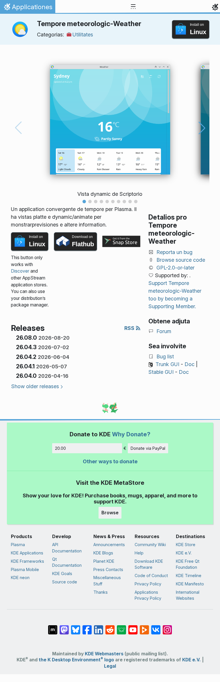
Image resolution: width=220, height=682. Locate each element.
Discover (20, 271)
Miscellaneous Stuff (107, 580)
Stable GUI (161, 372)
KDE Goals (62, 573)
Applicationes (27, 8)
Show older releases (35, 386)
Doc (189, 364)
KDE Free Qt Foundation (187, 564)
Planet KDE (103, 561)
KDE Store (185, 544)
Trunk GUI (167, 364)
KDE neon (20, 577)
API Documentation (67, 547)
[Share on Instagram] (167, 627)
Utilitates (82, 35)
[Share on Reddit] (110, 627)
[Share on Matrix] (52, 627)
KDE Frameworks (27, 561)
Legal (110, 666)
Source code (64, 581)
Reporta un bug (174, 252)
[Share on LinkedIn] (98, 627)
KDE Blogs (103, 552)
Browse (110, 512)
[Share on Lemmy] (121, 627)
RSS (129, 328)
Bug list (165, 356)
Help (139, 552)
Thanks (100, 592)
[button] (84, 201)
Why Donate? (131, 434)
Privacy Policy (148, 583)
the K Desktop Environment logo (76, 660)
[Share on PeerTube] (144, 627)
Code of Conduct (151, 575)
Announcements (109, 544)
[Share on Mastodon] (64, 627)
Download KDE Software (149, 564)
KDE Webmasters (104, 653)
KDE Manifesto (190, 583)
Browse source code (180, 260)
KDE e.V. (184, 552)
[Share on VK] (155, 627)
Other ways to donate (110, 461)
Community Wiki (150, 544)
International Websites (187, 595)
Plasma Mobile (25, 569)
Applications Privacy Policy (148, 595)
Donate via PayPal (148, 448)
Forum (163, 331)
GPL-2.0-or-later (175, 268)
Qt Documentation (67, 562)
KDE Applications (27, 552)
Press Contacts (108, 569)
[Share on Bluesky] (75, 627)
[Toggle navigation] (133, 7)
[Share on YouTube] (133, 627)
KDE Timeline (188, 575)
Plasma (18, 544)
